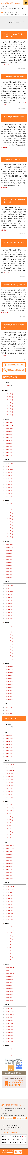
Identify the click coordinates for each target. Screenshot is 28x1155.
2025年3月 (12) (9, 791)
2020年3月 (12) (9, 994)
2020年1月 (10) (9, 1000)
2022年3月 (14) (9, 913)
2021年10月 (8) (9, 591)
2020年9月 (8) (9, 635)
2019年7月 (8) (9, 681)
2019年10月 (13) (10, 1014)
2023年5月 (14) (9, 866)
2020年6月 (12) (9, 985)
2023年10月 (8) (9, 510)
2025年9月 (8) (9, 431)
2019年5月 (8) (9, 687)
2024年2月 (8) (9, 493)
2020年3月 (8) (9, 653)
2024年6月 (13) (9, 823)
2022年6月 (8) (9, 562)
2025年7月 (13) (9, 779)
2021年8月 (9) (9, 939)
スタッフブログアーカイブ (11, 718)
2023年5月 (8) (9, 525)
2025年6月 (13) (9, 782)
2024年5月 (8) (9, 484)
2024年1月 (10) (9, 838)
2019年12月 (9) (9, 1008)
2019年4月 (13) (9, 1032)
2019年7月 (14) (9, 1023)
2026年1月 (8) (9, 414)
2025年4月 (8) (9, 446)
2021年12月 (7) (9, 927)
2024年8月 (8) (9, 475)
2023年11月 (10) (10, 848)
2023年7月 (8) (9, 519)
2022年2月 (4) (9, 916)
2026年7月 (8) (9, 397)
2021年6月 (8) (9, 603)
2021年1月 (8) (9, 618)
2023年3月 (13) (9, 872)
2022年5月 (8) (9, 565)
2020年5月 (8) (9, 647)
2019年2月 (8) (9, 696)
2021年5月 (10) (9, 948)
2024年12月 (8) (9, 463)
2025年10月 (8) (9, 428)
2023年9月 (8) (9, 513)
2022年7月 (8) (9, 559)
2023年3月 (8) (9, 531)
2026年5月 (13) (9, 744)
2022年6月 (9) (9, 904)
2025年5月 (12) (9, 785)
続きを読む (7, 64)
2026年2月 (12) (9, 753)
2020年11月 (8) (9, 629)
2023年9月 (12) (9, 854)
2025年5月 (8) (9, 443)
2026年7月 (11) (9, 738)
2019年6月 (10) (9, 1026)
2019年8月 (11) (9, 1020)
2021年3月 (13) (9, 954)
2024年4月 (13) (9, 828)
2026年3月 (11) (9, 750)
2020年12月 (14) (10, 967)
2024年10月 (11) (10, 811)
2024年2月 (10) (9, 835)
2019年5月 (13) (9, 1029)
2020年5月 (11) (9, 988)
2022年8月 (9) (9, 898)
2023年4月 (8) (9, 528)
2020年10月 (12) (10, 973)
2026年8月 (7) (9, 394)
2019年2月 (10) (9, 1038)
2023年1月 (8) (9, 537)
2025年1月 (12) (9, 797)
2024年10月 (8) (9, 469)
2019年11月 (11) (10, 1011)
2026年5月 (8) (9, 403)
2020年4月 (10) (9, 991)
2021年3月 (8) (9, 612)
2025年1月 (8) (9, 455)
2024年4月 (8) (9, 487)
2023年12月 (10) (10, 845)
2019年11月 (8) (9, 669)
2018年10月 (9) (9, 713)
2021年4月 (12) (9, 951)
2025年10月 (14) (10, 770)
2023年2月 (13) (9, 875)
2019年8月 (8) (9, 678)
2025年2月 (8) (9, 452)
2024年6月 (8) (9, 481)
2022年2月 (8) (9, 574)
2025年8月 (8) (9, 434)
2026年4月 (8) (9, 406)
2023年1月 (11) (9, 878)
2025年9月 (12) (9, 773)
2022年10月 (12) (10, 892)
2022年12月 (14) (10, 886)
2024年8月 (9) (9, 817)
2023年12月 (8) (9, 504)
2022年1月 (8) (9, 577)
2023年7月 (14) (9, 860)
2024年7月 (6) (9, 820)
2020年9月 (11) (9, 976)
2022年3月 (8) (9, 571)
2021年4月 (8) (9, 609)
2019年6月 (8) (9, 684)
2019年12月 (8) (9, 666)
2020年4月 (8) (9, 650)
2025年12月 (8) (9, 422)
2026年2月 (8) (9, 412)
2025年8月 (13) (9, 776)
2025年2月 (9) (9, 794)
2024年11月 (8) (9, 466)
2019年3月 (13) (9, 1035)
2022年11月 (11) (10, 889)
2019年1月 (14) (9, 1041)
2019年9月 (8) (9, 675)
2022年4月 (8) (9, 568)
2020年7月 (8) (9, 641)
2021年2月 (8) (9, 615)
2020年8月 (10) (9, 979)
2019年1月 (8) (9, 699)
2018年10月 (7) (9, 1055)
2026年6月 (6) (9, 741)
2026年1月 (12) (9, 756)
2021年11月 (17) (10, 930)
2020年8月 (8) (9, 638)
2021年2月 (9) (9, 957)
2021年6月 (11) (9, 945)
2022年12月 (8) (9, 544)
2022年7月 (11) (9, 901)
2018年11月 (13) (10, 1052)
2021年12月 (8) (9, 585)
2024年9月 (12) (9, 813)
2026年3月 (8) (9, 409)
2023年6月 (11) (9, 863)
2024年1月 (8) (9, 496)
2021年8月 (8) (9, 597)
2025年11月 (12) (10, 767)
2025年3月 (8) (9, 449)
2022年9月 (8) (9, 553)
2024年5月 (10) (9, 826)
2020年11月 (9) (9, 970)
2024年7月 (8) (9, 478)
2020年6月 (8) (9, 644)
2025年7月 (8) (9, 437)
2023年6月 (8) (9, 522)
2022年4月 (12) (9, 910)
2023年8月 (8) (9, 516)
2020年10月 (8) (9, 632)
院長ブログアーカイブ (10, 377)
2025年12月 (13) (10, 764)
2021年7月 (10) (9, 942)
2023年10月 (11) (10, 851)
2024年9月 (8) (9, 472)
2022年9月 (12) (9, 895)
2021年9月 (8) (9, 594)
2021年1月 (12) (9, 960)
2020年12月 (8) (9, 626)
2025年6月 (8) (9, 440)
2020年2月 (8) (9, 656)
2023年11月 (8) (9, 507)
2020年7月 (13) (9, 982)
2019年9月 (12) (9, 1017)
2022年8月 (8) (9, 556)
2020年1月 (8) (9, 659)
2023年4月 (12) (9, 869)
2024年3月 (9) (9, 832)
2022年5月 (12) (9, 907)
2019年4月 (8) (9, 690)
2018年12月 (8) (9, 1049)
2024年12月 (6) (9, 805)
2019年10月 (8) (9, 672)
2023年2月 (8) (9, 534)
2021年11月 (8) (9, 588)
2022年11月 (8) (9, 547)
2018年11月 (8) (9, 710)
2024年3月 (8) (9, 490)
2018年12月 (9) (9, 707)
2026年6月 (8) (9, 399)
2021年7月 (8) (9, 600)
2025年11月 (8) (9, 425)
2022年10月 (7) (9, 550)
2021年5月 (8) (9, 606)
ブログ (8, 385)
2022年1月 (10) (9, 919)
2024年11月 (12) (10, 808)
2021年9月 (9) (9, 936)
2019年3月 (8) (9, 693)
